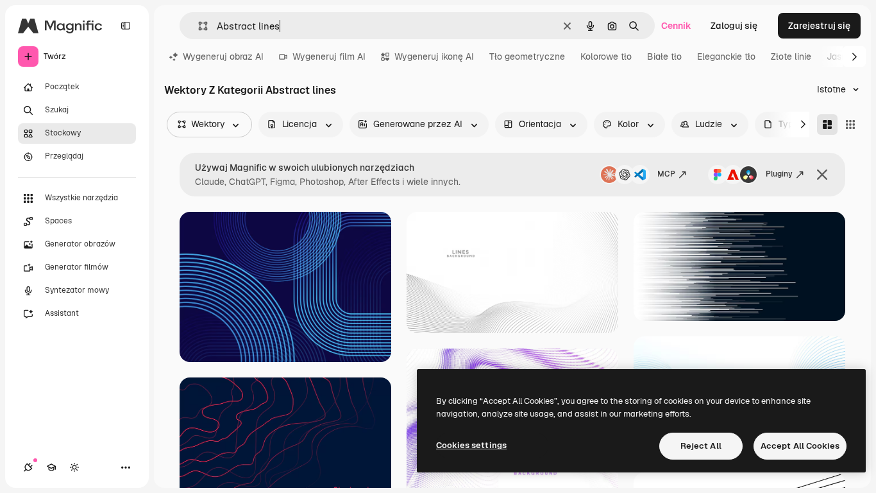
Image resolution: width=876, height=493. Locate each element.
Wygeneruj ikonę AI (434, 56)
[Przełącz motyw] (74, 467)
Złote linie (791, 56)
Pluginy (779, 174)
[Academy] (51, 467)
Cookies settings (471, 445)
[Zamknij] (822, 174)
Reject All (700, 445)
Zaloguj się (734, 25)
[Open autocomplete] (197, 26)
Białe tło (664, 56)
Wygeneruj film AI (329, 56)
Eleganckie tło (726, 56)
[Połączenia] (28, 467)
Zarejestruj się (819, 25)
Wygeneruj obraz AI (223, 56)
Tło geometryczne (527, 56)
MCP (666, 174)
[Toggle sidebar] (125, 25)
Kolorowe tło (606, 56)
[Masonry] (827, 124)
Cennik (676, 25)
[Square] (850, 124)
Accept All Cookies (800, 445)
